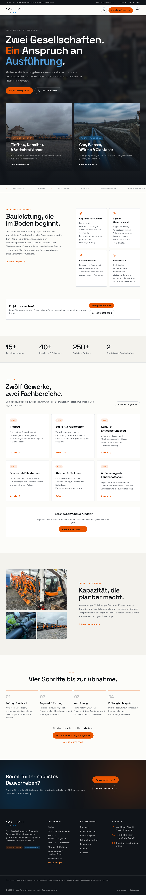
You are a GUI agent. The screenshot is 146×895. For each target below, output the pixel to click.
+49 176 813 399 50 (125, 838)
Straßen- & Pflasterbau (59, 842)
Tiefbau (51, 827)
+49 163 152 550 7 (49, 90)
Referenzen (85, 844)
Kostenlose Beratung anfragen (71, 735)
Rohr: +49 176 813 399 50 (130, 3)
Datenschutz (135, 890)
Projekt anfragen (120, 10)
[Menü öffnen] (137, 10)
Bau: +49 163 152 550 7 (104, 3)
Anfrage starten (104, 780)
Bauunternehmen (88, 831)
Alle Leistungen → (56, 862)
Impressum (121, 890)
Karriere (83, 848)
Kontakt (84, 852)
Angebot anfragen (71, 529)
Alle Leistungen (126, 404)
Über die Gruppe (14, 261)
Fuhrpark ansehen (88, 624)
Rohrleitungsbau (55, 858)
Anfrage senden (100, 305)
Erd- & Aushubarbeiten (59, 831)
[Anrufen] (104, 10)
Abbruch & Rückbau (57, 847)
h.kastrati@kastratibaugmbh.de (127, 844)
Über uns (84, 827)
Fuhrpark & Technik (89, 840)
